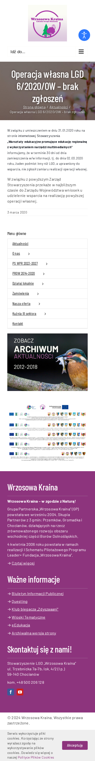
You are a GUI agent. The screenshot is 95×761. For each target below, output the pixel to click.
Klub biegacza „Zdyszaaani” (35, 609)
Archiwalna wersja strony (34, 633)
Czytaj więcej (23, 563)
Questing (20, 601)
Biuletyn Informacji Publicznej (38, 593)
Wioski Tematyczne (28, 617)
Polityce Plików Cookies (36, 757)
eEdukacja (21, 625)
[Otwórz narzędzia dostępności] (84, 35)
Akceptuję (75, 745)
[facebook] (10, 692)
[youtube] (20, 692)
